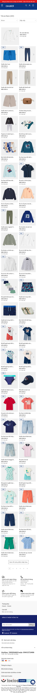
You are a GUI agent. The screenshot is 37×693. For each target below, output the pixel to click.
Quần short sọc (5, 64)
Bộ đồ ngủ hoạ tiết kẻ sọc (26, 366)
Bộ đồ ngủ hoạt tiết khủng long (10, 343)
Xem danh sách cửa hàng (8, 643)
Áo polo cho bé (23, 459)
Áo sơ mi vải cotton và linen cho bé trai (12, 273)
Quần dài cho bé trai (7, 87)
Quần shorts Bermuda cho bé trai (11, 553)
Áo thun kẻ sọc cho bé (25, 553)
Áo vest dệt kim (24, 33)
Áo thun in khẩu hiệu (25, 413)
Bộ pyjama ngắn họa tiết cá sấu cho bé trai (14, 483)
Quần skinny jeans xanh (26, 64)
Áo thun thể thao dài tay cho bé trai (11, 180)
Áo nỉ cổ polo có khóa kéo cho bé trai (12, 204)
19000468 (23, 581)
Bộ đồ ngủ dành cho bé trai (27, 343)
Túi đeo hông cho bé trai (26, 110)
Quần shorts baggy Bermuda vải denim (12, 459)
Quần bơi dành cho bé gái (8, 390)
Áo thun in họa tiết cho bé (8, 506)
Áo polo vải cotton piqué (8, 413)
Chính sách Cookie (6, 676)
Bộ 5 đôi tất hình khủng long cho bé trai (12, 157)
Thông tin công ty (6, 665)
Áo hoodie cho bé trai (25, 227)
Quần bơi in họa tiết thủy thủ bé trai (11, 320)
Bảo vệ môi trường (7, 612)
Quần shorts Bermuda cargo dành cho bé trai (14, 529)
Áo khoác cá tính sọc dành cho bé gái (12, 250)
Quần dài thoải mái (24, 87)
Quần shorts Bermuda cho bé (27, 506)
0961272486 (23, 582)
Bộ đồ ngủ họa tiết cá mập (9, 366)
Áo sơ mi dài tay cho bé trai (27, 250)
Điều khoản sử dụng (7, 669)
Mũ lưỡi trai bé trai (24, 390)
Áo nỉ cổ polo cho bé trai (26, 204)
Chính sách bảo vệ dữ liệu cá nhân (11, 672)
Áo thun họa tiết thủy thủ (8, 436)
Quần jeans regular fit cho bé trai (11, 227)
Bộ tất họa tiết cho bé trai (26, 134)
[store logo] (10, 6)
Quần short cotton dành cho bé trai (11, 110)
